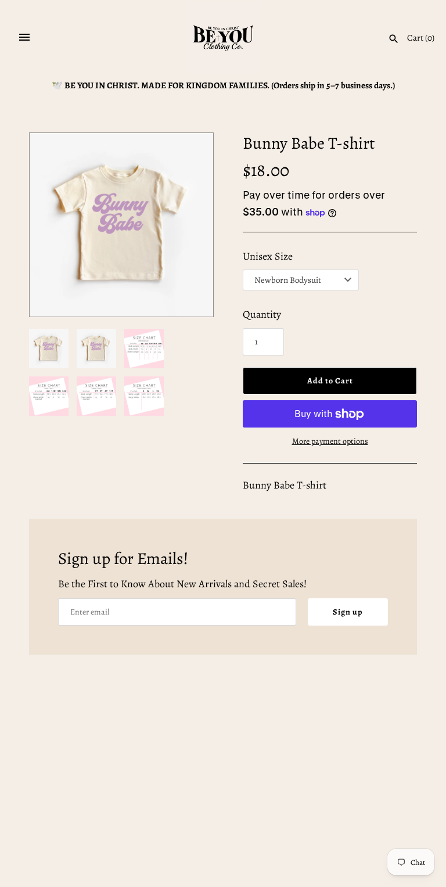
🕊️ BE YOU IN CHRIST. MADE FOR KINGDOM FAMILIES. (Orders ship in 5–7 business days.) (223, 85)
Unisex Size (268, 256)
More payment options (330, 441)
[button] (189, 225)
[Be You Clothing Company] (223, 38)
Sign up (348, 611)
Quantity (262, 314)
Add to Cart (330, 380)
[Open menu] (24, 37)
